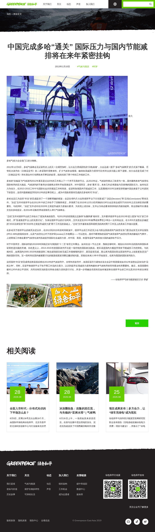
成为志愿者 (64, 494)
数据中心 (81, 489)
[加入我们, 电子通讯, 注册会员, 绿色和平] (44, 295)
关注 (59, 4)
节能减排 (88, 188)
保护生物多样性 (32, 489)
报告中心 (34, 520)
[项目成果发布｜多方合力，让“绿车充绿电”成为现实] (127, 378)
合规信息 (45, 520)
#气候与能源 (83, 66)
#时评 (94, 66)
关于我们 (47, 4)
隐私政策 (22, 520)
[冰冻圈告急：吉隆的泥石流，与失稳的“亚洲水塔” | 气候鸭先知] (77, 378)
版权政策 (11, 520)
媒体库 (80, 494)
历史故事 (11, 494)
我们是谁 (11, 484)
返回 (137, 323)
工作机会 (63, 489)
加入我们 (90, 4)
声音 (78, 4)
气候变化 (39, 234)
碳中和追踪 (82, 484)
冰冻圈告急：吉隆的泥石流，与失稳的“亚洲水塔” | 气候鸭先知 (77, 412)
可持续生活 (30, 494)
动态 (69, 4)
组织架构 (63, 484)
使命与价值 (12, 489)
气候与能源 (30, 484)
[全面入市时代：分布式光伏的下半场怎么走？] (28, 378)
